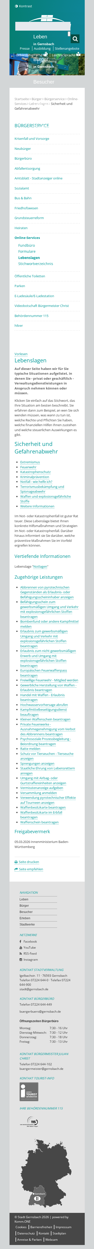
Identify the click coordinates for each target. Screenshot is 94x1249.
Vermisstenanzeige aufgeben (41, 787)
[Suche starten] (69, 33)
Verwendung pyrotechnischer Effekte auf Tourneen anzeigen (48, 800)
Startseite (22, 99)
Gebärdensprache (29, 55)
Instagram (31, 959)
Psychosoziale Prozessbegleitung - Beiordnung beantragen (45, 741)
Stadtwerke (45, 127)
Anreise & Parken (29, 1239)
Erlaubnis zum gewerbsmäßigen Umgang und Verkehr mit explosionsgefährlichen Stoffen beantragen (44, 638)
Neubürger (23, 148)
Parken (20, 286)
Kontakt (44, 1233)
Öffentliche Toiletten (30, 276)
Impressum (63, 1227)
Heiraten (21, 228)
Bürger (24, 905)
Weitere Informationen (37, 506)
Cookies (21, 1227)
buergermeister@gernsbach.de (41, 1069)
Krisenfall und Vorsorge (32, 138)
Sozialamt (22, 188)
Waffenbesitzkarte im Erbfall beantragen (41, 815)
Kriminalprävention (34, 477)
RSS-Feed (30, 953)
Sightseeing (48, 61)
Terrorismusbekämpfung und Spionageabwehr (42, 489)
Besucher (43, 85)
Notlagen (40, 566)
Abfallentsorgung (27, 168)
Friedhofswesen (26, 208)
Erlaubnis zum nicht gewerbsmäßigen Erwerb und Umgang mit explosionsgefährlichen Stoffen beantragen (48, 658)
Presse (25, 48)
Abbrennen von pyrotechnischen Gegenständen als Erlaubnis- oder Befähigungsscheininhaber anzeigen (47, 592)
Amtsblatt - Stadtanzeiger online (38, 178)
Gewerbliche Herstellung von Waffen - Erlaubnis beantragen (48, 687)
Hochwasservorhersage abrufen (44, 704)
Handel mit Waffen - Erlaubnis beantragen (42, 697)
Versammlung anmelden (38, 793)
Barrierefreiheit (41, 1227)
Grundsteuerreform (29, 218)
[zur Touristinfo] (47, 1091)
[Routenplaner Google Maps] (47, 1173)
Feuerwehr (28, 467)
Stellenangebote (67, 48)
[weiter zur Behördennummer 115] (47, 1121)
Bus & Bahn (23, 198)
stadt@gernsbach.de (34, 989)
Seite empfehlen (31, 869)
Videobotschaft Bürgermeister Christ (42, 305)
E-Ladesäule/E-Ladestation (34, 296)
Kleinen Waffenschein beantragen (45, 719)
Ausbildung (42, 48)
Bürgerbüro (23, 158)
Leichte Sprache (64, 55)
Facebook (30, 941)
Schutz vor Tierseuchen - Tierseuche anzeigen (46, 756)
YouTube (30, 947)
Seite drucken (29, 862)
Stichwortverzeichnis (35, 263)
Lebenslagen (29, 257)
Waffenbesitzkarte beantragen (43, 807)
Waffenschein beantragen (39, 822)
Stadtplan (59, 1233)
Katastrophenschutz (35, 472)
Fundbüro (26, 245)
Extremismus (30, 462)
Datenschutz (26, 1233)
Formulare (27, 251)
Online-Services (27, 237)
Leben (43, 40)
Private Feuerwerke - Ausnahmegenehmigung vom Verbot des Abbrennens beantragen (47, 729)
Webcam (51, 1239)
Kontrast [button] (25, 6)
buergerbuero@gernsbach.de (40, 1011)
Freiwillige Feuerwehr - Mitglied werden (49, 680)
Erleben (43, 108)
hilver (19, 325)
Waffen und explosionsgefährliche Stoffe (45, 499)
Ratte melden (30, 748)
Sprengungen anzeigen (37, 763)
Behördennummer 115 (31, 315)
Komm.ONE (23, 1221)
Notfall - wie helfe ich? (36, 481)
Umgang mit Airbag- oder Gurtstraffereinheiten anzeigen (43, 780)
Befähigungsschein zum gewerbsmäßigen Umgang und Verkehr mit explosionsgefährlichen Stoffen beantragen (49, 609)
